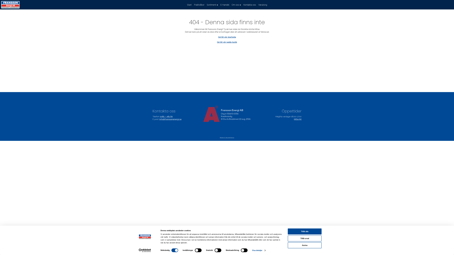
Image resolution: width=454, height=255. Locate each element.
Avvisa (304, 245)
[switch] (198, 250)
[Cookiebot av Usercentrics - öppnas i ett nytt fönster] (145, 250)
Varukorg (262, 5)
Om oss (235, 5)
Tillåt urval (304, 238)
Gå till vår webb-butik (227, 42)
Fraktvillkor (199, 5)
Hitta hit (297, 119)
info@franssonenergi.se (170, 119)
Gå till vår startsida (227, 37)
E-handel (224, 5)
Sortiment (211, 5)
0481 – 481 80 (166, 116)
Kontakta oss (249, 5)
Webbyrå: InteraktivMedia (227, 137)
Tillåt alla (304, 231)
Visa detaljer (257, 250)
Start (189, 5)
